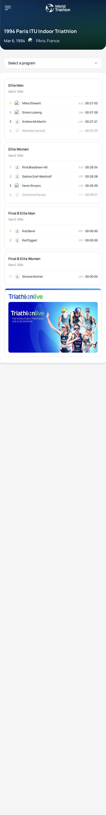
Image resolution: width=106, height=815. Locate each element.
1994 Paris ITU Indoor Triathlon (40, 31)
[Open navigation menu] (8, 8)
